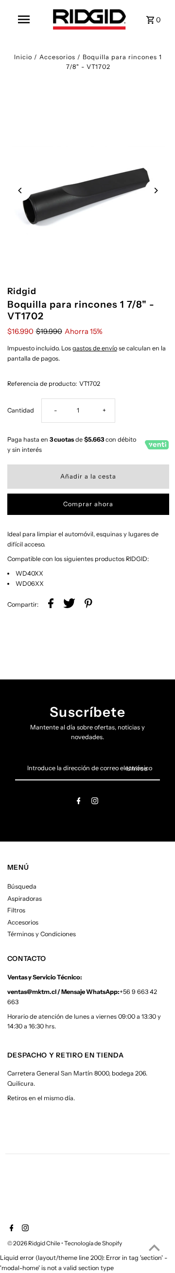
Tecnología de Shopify (93, 1243)
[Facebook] (79, 802)
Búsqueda (21, 886)
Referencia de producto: (42, 383)
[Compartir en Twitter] (69, 604)
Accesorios (57, 57)
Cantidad (20, 410)
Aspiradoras (24, 898)
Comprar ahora (88, 504)
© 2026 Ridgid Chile (34, 1243)
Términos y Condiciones (41, 934)
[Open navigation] (24, 19)
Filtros (16, 910)
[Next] (156, 190)
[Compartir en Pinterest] (88, 604)
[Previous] (21, 190)
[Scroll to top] (154, 1247)
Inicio (23, 57)
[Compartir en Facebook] (50, 604)
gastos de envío (94, 348)
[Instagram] (94, 802)
